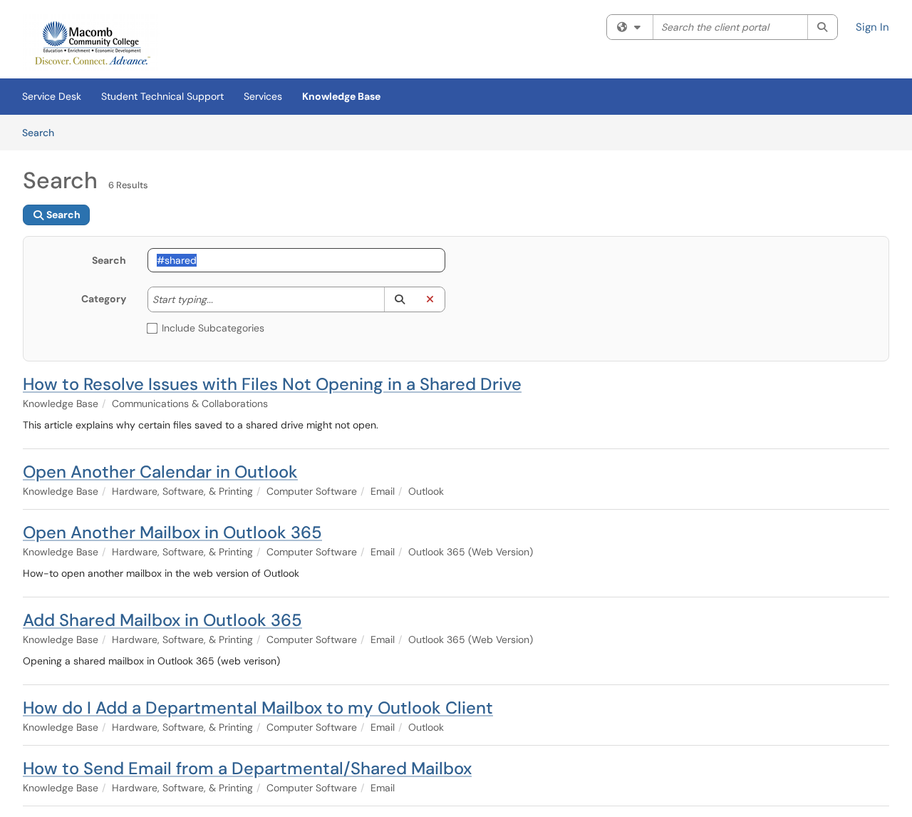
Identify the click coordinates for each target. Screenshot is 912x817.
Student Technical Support (162, 96)
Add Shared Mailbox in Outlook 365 (162, 620)
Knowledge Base (341, 96)
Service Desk (51, 96)
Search (43, 132)
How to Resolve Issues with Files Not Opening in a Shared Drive (272, 384)
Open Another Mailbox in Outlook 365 (172, 532)
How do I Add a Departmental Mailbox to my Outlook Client (258, 708)
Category (103, 298)
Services (263, 96)
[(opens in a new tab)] (91, 42)
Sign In (872, 27)
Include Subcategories (213, 328)
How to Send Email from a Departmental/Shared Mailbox (247, 768)
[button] (399, 299)
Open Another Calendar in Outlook (160, 472)
